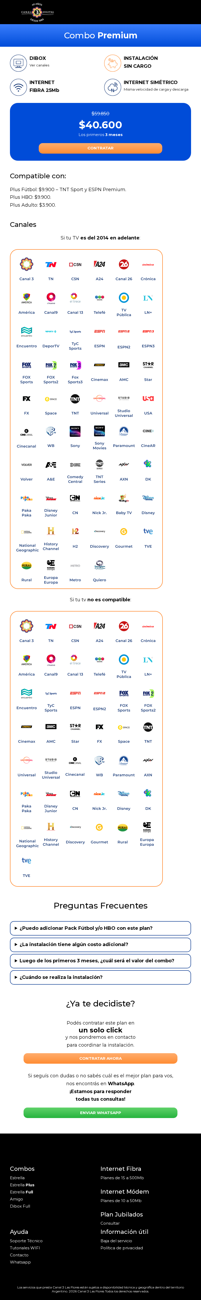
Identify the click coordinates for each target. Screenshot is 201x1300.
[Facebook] (20, 1149)
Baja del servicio (116, 1240)
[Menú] (188, 12)
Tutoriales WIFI (25, 1247)
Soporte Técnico (26, 1240)
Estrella (17, 1177)
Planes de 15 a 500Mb (122, 1177)
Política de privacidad (121, 1247)
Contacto (19, 1254)
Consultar (110, 1223)
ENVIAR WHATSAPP (100, 1112)
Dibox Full (20, 1206)
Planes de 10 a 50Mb (121, 1200)
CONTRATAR (100, 147)
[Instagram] (12, 1149)
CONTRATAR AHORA (100, 1058)
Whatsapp (20, 1262)
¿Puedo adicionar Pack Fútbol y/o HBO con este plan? (86, 928)
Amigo (16, 1199)
